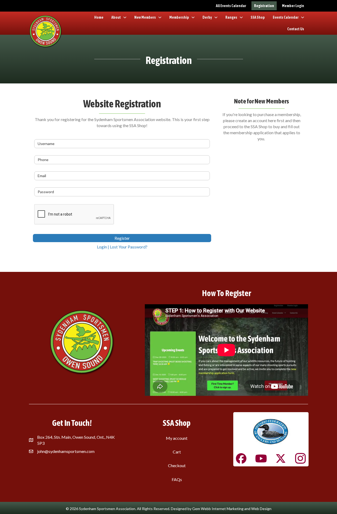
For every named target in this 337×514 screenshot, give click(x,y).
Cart (177, 451)
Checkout (177, 465)
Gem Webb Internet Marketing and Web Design (231, 508)
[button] (241, 458)
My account (176, 438)
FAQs (177, 479)
